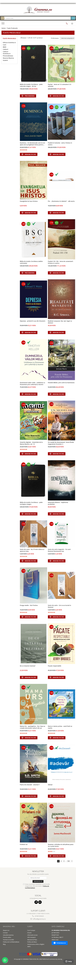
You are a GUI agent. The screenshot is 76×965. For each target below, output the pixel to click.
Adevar (50, 785)
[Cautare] (73, 18)
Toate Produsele (12, 28)
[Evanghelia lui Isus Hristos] (33, 180)
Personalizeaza (8, 56)
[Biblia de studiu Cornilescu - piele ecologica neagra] (33, 480)
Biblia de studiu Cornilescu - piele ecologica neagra (31, 503)
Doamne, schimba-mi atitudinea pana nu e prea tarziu (60, 845)
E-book (29, 933)
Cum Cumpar (31, 930)
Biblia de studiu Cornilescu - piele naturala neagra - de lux (31, 85)
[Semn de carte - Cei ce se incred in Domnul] (61, 585)
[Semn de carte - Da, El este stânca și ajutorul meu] (33, 533)
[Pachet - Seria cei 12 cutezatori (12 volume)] (61, 63)
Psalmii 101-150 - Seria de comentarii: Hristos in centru (60, 262)
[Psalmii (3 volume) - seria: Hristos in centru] (61, 122)
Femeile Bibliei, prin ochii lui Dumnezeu (61, 383)
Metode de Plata (32, 940)
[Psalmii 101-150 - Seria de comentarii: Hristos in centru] (61, 239)
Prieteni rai (23, 844)
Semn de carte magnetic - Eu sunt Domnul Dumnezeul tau (59, 550)
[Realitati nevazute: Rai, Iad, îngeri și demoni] (61, 299)
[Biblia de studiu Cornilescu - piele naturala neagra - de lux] (33, 63)
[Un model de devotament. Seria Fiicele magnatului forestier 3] (61, 420)
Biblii (4, 47)
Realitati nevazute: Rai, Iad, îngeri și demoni (60, 322)
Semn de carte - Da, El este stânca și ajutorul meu (32, 550)
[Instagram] (40, 902)
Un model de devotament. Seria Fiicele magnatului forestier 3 (61, 443)
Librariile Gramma (8, 935)
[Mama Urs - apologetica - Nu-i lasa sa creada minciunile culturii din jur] (33, 704)
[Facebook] (36, 902)
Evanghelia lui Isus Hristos (29, 201)
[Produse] (3, 24)
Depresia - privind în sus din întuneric (32, 321)
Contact (5, 933)
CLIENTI (29, 926)
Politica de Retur (32, 942)
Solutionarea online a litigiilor (35, 944)
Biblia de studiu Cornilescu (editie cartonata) (31, 262)
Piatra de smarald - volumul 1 (30, 785)
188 (68, 861)
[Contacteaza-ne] (67, 23)
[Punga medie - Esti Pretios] (33, 585)
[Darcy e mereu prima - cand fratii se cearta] (61, 704)
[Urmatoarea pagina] (71, 861)
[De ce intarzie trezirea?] (33, 643)
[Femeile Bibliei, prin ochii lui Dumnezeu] (61, 360)
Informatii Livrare (32, 935)
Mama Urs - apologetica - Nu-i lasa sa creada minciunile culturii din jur (32, 727)
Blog (4, 944)
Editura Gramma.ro (9, 42)
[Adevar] (61, 763)
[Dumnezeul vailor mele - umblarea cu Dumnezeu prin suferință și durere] (33, 360)
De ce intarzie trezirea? (27, 666)
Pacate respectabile (54, 666)
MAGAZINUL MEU (9, 926)
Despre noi (6, 930)
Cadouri (5, 49)
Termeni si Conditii (8, 940)
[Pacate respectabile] (61, 643)
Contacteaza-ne (61, 943)
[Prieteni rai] (33, 822)
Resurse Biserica (8, 58)
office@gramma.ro (39, 919)
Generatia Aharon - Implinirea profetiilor (58, 503)
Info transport (31, 937)
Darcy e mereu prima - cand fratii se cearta (60, 727)
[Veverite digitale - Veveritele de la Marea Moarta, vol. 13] (33, 420)
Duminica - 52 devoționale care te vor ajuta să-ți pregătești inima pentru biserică (32, 144)
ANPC (29, 946)
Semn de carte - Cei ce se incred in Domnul (59, 606)
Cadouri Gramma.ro (6, 52)
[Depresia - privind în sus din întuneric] (33, 299)
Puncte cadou (7, 937)
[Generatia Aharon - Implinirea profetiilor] (61, 480)
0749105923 (39, 916)
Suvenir (5, 60)
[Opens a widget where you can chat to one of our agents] (68, 961)
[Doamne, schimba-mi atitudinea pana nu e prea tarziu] (61, 822)
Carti (4, 45)
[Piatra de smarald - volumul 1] (33, 763)
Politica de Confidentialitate (11, 942)
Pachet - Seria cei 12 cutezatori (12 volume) (59, 85)
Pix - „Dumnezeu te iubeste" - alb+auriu (61, 201)
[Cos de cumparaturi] (72, 23)
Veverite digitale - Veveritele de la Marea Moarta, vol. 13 (31, 443)
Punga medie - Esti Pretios (29, 605)
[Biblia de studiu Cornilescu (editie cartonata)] (33, 239)
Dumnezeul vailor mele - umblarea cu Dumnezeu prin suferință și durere (32, 383)
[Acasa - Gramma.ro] (38, 9)
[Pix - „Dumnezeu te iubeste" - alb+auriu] (61, 180)
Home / (4, 28)
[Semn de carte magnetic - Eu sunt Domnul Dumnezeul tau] (61, 533)
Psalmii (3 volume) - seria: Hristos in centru (60, 144)
